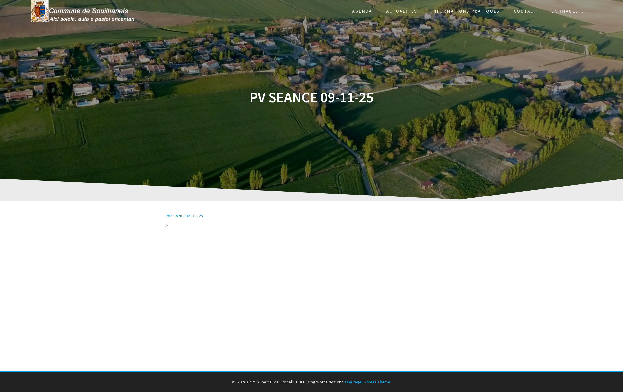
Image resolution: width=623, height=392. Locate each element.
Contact (525, 11)
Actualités (401, 11)
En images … (568, 11)
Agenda (362, 11)
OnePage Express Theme (367, 382)
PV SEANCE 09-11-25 (184, 216)
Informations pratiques (465, 11)
